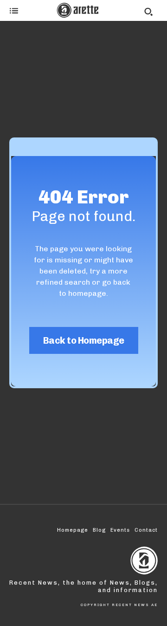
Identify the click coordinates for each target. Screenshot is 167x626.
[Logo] (77, 10)
